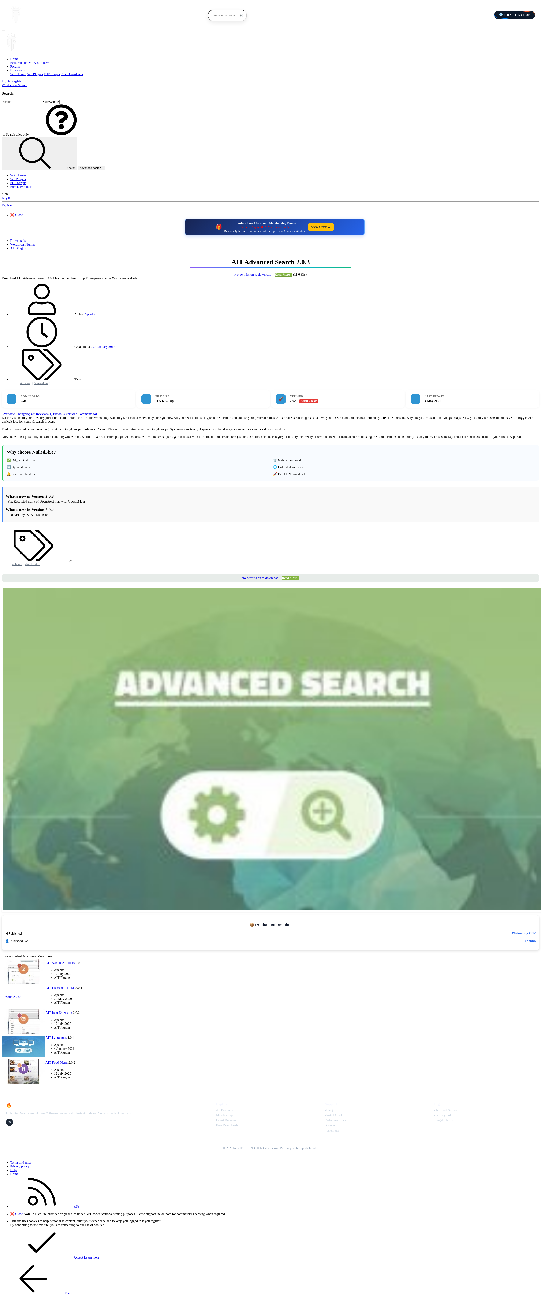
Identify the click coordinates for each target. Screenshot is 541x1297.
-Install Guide (334, 1115)
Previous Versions (65, 414)
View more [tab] (45, 956)
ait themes (25, 383)
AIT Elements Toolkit (60, 987)
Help (13, 1170)
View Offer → (321, 227)
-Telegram (332, 1130)
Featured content (21, 62)
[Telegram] (9, 1122)
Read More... (283, 274)
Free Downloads (72, 74)
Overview (8, 414)
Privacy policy (19, 1166)
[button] (61, 134)
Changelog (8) (25, 414)
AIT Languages (56, 1037)
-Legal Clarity (443, 1120)
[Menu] (3, 30)
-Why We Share (335, 1120)
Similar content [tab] (12, 956)
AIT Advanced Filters (60, 963)
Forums (15, 66)
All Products (224, 1110)
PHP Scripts (52, 74)
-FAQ (329, 1110)
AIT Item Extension (58, 1012)
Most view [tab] (30, 956)
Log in (6, 198)
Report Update (309, 400)
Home (14, 59)
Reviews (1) (44, 414)
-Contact (330, 1125)
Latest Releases (226, 1120)
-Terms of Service (446, 1110)
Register (7, 205)
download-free (41, 383)
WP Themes (18, 74)
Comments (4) (87, 414)
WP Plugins (35, 74)
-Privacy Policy (444, 1115)
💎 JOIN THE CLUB (514, 15)
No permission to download (252, 274)
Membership (224, 1115)
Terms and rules (20, 1162)
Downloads (18, 70)
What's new (41, 62)
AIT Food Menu (56, 1062)
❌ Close (16, 215)
